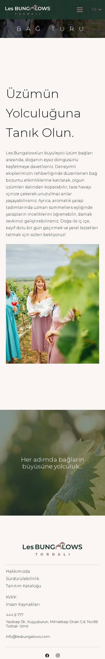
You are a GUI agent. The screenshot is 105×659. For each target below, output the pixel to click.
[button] (96, 10)
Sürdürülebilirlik (22, 578)
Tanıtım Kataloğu (23, 586)
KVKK (11, 597)
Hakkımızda (18, 571)
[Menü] (80, 10)
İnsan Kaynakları (23, 604)
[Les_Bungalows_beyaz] (28, 10)
